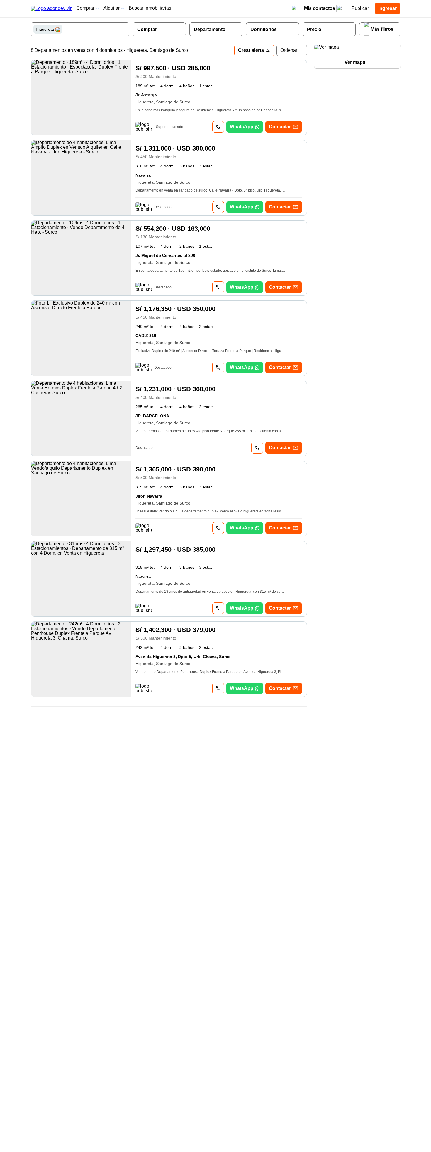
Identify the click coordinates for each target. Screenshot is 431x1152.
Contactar (280, 126)
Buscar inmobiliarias (150, 8)
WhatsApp (241, 126)
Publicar (360, 8)
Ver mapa (355, 62)
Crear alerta (251, 50)
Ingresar (387, 8)
